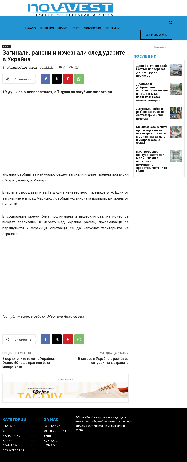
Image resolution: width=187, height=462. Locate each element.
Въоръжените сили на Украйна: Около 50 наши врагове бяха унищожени (28, 363)
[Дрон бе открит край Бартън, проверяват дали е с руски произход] (176, 70)
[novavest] (106, 9)
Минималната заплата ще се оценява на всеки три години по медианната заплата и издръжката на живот (151, 135)
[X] (57, 79)
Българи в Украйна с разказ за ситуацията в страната (103, 361)
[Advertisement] (65, 135)
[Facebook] (45, 79)
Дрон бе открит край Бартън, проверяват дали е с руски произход (151, 70)
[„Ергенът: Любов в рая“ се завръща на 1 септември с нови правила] (176, 113)
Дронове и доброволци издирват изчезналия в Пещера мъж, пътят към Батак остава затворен (152, 92)
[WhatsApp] (79, 79)
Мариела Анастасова (22, 67)
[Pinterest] (68, 79)
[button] (171, 23)
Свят (6, 46)
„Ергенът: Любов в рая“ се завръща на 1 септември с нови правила (151, 113)
